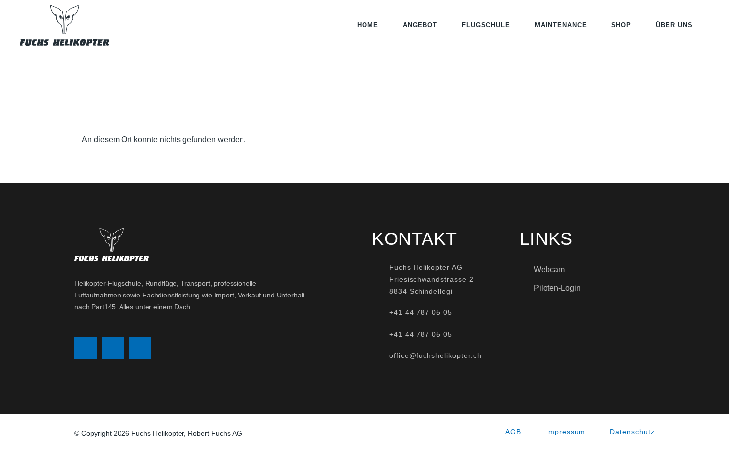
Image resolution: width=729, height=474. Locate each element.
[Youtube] (140, 348)
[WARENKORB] (706, 25)
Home (367, 25)
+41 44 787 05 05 (420, 312)
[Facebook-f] (113, 348)
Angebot (420, 25)
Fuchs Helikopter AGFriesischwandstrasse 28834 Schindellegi (431, 279)
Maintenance (561, 25)
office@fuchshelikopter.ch (435, 355)
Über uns (674, 25)
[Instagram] (85, 348)
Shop (621, 25)
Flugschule (486, 25)
